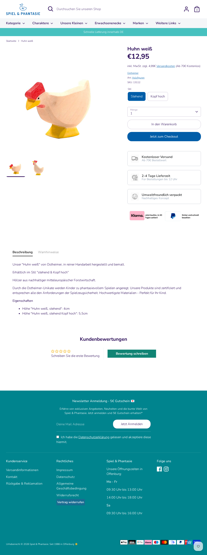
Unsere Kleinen (72, 23)
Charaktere (41, 23)
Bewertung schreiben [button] (132, 353)
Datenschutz (65, 477)
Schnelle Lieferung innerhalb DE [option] (103, 32)
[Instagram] (166, 469)
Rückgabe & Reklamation (24, 483)
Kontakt (11, 477)
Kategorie (13, 23)
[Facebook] (159, 469)
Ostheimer (132, 73)
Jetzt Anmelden (132, 424)
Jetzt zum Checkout (164, 136)
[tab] (23, 253)
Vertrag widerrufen (70, 502)
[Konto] (186, 9)
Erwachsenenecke (108, 23)
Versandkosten (165, 66)
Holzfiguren (138, 77)
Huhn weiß (27, 41)
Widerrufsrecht (67, 495)
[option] (60, 102)
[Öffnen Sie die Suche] (50, 9)
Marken (139, 23)
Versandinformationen (22, 470)
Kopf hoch (158, 96)
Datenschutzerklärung (93, 437)
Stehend (137, 96)
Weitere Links (166, 23)
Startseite (11, 41)
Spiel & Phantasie (39, 544)
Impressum (64, 470)
